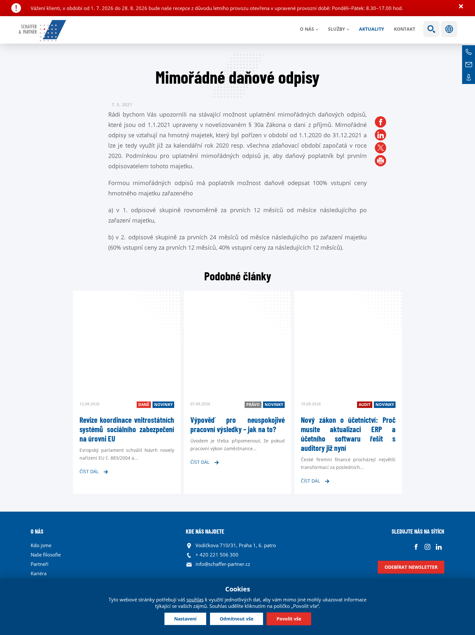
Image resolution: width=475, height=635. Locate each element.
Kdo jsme (41, 545)
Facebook (416, 547)
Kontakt (404, 29)
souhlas (195, 599)
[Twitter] (380, 147)
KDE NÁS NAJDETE (205, 531)
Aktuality (371, 29)
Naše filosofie (46, 554)
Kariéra (39, 573)
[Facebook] (380, 122)
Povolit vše (289, 619)
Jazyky (449, 29)
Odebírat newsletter (411, 567)
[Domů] (43, 30)
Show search (431, 29)
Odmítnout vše (236, 619)
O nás (307, 29)
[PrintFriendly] (380, 160)
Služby (336, 29)
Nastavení (185, 619)
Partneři (39, 564)
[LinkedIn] (380, 135)
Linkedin (438, 547)
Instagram (427, 547)
